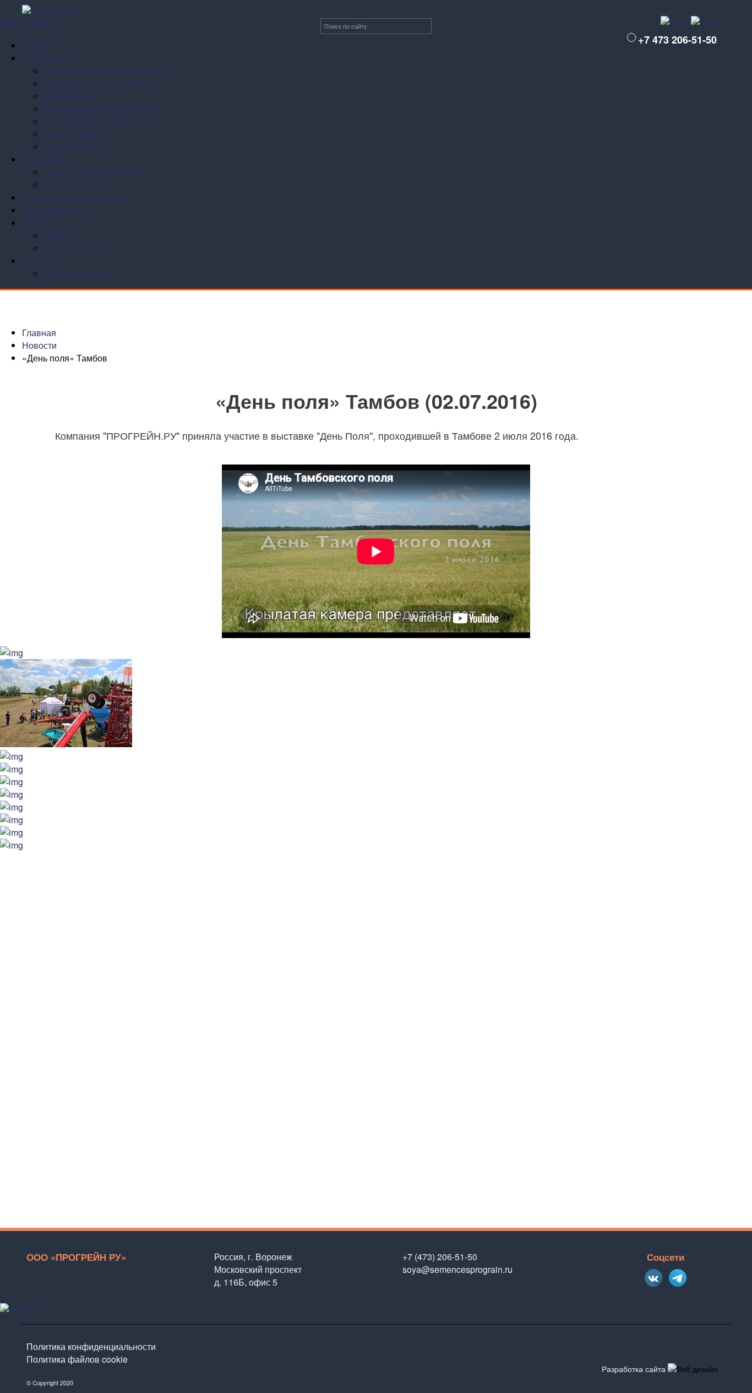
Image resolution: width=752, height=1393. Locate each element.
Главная (39, 45)
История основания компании (105, 70)
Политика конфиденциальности (91, 1346)
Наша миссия (72, 96)
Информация (71, 147)
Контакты (41, 261)
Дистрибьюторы (55, 210)
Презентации (71, 248)
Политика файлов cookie (77, 1359)
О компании (46, 58)
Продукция (44, 159)
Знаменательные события (97, 83)
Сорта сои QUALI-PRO (90, 172)
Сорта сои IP (70, 185)
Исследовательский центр (75, 197)
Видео (57, 235)
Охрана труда (72, 134)
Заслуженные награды (91, 121)
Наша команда (74, 273)
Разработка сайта (634, 1368)
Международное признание (100, 108)
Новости (39, 223)
